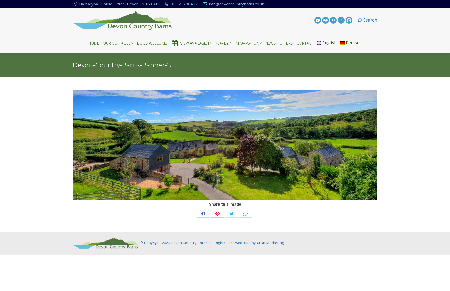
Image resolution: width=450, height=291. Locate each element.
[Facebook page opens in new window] (341, 20)
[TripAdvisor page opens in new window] (325, 20)
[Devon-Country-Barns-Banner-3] (225, 145)
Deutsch (354, 43)
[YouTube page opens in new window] (317, 20)
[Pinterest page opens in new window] (333, 20)
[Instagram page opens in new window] (349, 20)
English (329, 43)
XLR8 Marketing (270, 243)
